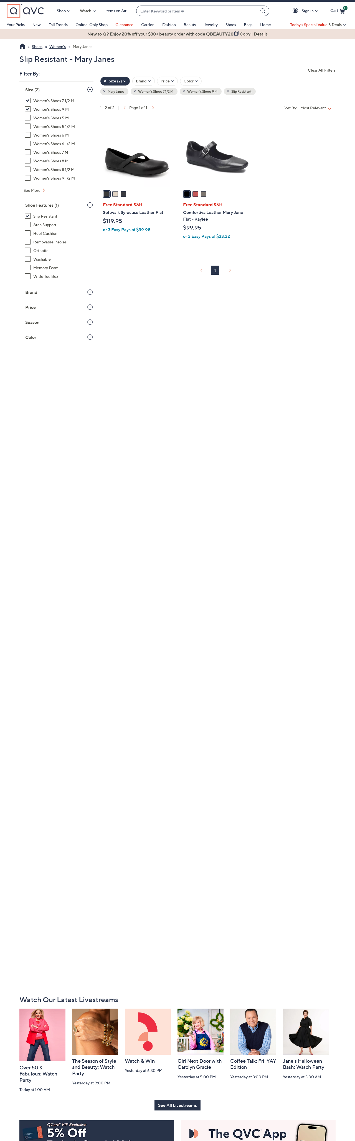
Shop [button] (61, 10)
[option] (177, 33)
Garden (147, 24)
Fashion (169, 24)
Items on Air (115, 10)
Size (32, 89)
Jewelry (211, 24)
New (36, 24)
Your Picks (16, 24)
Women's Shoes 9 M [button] (202, 91)
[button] (296, 11)
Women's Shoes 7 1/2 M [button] (155, 91)
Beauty (190, 24)
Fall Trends (58, 24)
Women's (57, 46)
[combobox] (197, 11)
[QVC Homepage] (22, 47)
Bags (248, 24)
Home (265, 24)
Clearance (124, 24)
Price (30, 307)
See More (32, 190)
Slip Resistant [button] (241, 91)
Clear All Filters (322, 70)
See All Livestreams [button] (177, 1105)
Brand (31, 292)
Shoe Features (42, 205)
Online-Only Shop (91, 24)
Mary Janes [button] (115, 91)
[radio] (107, 194)
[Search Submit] (263, 11)
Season (32, 322)
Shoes (230, 24)
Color (30, 337)
